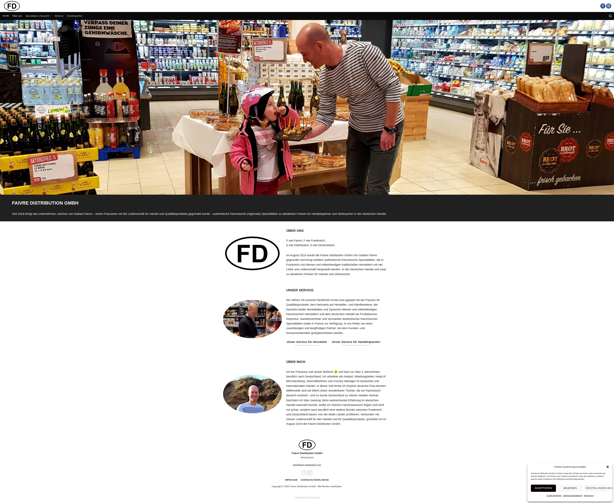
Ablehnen (570, 488)
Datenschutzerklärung (572, 496)
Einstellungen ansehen (597, 488)
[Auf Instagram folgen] (608, 6)
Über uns (17, 16)
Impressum (589, 496)
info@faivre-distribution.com (307, 464)
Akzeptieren (543, 488)
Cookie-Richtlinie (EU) (307, 498)
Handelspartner (75, 16)
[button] (607, 466)
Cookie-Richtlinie (554, 496)
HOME (5, 16)
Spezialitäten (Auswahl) (37, 16)
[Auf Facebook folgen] (603, 6)
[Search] (610, 16)
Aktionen (59, 16)
